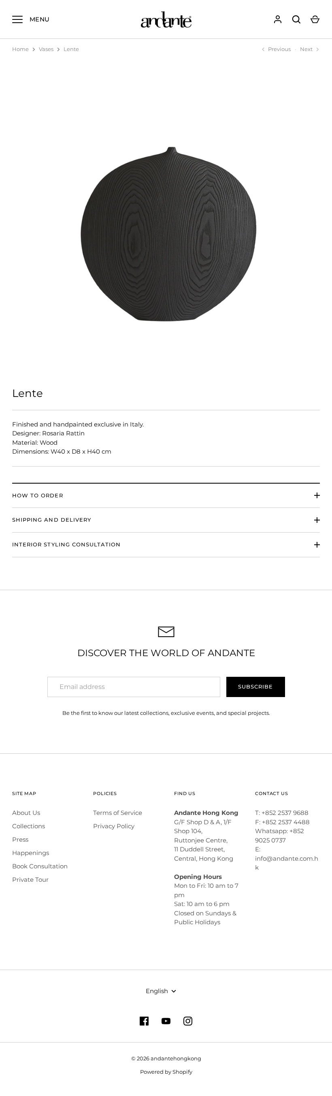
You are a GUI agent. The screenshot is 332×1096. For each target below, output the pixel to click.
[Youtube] (166, 1021)
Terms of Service (117, 813)
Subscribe (255, 686)
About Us (26, 813)
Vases (46, 49)
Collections (28, 826)
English (157, 991)
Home (20, 49)
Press (20, 839)
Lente (71, 49)
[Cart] (315, 19)
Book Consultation (40, 866)
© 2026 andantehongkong (166, 1058)
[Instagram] (188, 1021)
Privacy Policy (113, 826)
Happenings (30, 853)
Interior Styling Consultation (66, 544)
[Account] (278, 19)
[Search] (296, 19)
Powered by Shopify (166, 1071)
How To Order (37, 495)
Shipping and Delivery (51, 519)
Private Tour (30, 879)
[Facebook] (144, 1021)
